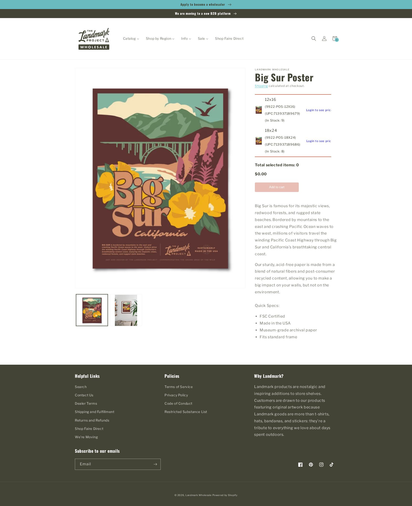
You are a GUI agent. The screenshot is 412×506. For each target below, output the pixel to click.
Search (81, 387)
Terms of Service (179, 387)
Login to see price (319, 110)
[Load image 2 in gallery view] (126, 310)
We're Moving (86, 437)
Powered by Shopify (224, 495)
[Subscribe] (155, 464)
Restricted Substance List (186, 412)
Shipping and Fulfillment (94, 412)
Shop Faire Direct (89, 429)
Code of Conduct (178, 403)
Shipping (261, 86)
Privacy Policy (176, 395)
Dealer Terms (86, 403)
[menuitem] (131, 39)
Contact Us (84, 395)
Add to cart (276, 187)
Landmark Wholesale (198, 495)
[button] (314, 38)
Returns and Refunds (92, 420)
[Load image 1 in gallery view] (92, 310)
